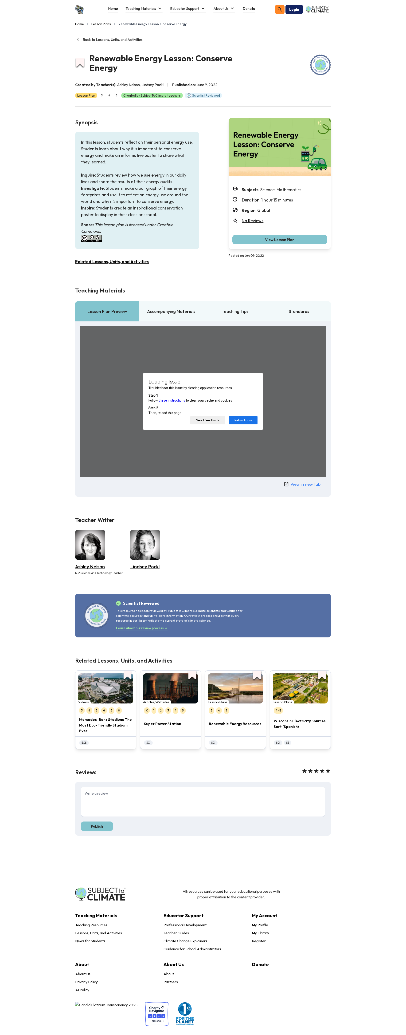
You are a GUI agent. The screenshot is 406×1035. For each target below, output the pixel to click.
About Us (82, 974)
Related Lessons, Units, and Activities (112, 261)
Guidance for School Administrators (192, 949)
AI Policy (82, 990)
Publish (97, 826)
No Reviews (252, 220)
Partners (171, 982)
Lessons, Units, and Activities (98, 933)
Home (79, 24)
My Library (260, 933)
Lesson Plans (101, 24)
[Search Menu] (280, 9)
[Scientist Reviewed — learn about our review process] (320, 65)
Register (259, 941)
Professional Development (185, 925)
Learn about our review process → (142, 628)
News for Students (90, 941)
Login (294, 9)
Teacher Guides (176, 933)
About (169, 974)
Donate (260, 964)
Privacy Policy (86, 982)
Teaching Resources (91, 925)
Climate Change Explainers (185, 941)
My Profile (260, 925)
